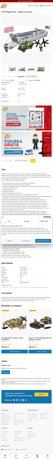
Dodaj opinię (5, 372)
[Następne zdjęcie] (49, 69)
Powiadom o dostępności (21, 160)
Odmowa (10, 240)
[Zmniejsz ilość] (2, 160)
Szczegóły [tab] (26, 221)
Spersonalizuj (25, 240)
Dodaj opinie (21, 76)
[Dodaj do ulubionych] (32, 160)
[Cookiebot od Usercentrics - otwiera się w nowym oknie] (44, 217)
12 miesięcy (37, 80)
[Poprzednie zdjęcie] (3, 69)
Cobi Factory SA (22, 84)
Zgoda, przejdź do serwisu (43, 240)
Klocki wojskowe (35, 5)
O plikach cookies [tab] (43, 221)
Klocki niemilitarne (47, 5)
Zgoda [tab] (9, 221)
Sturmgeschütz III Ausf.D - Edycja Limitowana (12, 338)
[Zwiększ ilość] (11, 160)
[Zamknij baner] (50, 217)
